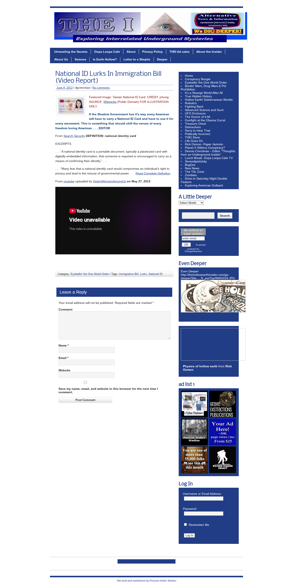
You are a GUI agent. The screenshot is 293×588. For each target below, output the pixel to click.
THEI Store (192, 137)
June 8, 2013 (64, 87)
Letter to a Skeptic (137, 59)
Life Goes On (194, 140)
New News (192, 168)
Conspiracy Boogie (197, 79)
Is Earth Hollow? (105, 59)
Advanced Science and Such (204, 110)
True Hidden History (198, 96)
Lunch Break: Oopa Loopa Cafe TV (209, 158)
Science (80, 59)
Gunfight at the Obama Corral (205, 120)
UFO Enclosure (195, 113)
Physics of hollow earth (200, 366)
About (131, 51)
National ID (155, 274)
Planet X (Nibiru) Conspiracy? (205, 147)
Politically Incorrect (197, 134)
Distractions (193, 127)
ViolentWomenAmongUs (109, 181)
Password (189, 508)
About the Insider (209, 51)
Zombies (191, 175)
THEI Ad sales (179, 51)
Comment (65, 309)
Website (64, 370)
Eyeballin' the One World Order (90, 274)
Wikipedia (109, 102)
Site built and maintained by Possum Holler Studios (146, 580)
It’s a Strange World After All (204, 92)
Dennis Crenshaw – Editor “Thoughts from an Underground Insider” (208, 152)
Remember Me (199, 524)
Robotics (191, 103)
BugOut (190, 164)
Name (64, 345)
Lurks (143, 274)
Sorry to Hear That (197, 130)
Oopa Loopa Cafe (107, 51)
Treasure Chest (195, 123)
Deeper (162, 59)
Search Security (74, 136)
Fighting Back (194, 106)
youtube (68, 181)
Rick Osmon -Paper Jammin (204, 144)
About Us (61, 59)
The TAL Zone (194, 171)
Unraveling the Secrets (71, 51)
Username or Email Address (202, 493)
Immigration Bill (128, 274)
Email (63, 358)
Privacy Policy (152, 51)
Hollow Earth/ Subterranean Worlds (209, 99)
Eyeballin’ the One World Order (206, 82)
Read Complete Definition (153, 173)
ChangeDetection (193, 251)
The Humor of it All (197, 116)
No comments (101, 87)
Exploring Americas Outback (204, 185)
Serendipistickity (196, 161)
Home (189, 75)
